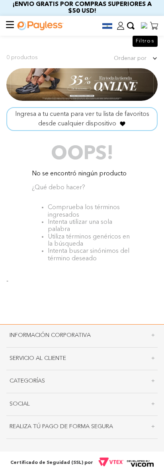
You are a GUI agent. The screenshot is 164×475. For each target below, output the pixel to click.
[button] (104, 26)
